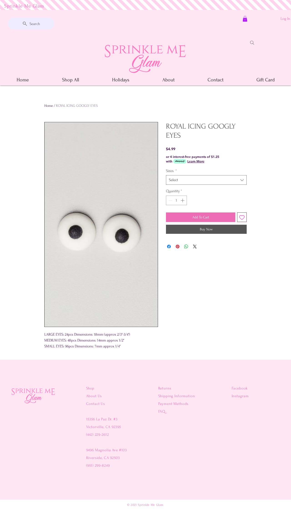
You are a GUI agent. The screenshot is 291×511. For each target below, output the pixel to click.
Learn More (195, 161)
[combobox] (206, 180)
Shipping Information (176, 396)
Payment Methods (173, 403)
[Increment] (183, 200)
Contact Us (95, 403)
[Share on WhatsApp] (186, 246)
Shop (90, 388)
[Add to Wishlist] (242, 217)
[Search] (252, 42)
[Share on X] (195, 246)
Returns (164, 388)
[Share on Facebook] (169, 246)
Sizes (171, 171)
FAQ (162, 411)
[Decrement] (170, 200)
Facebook (240, 388)
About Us (94, 396)
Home (48, 106)
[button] (245, 19)
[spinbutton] (176, 200)
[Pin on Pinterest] (177, 246)
